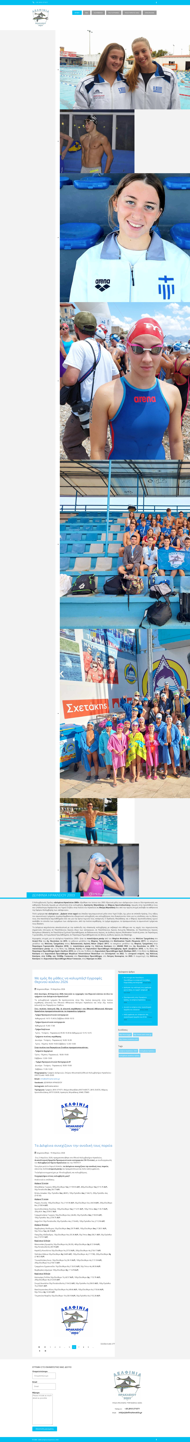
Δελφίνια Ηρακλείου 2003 (128, 1051)
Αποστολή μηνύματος (45, 1429)
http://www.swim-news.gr (142, 1034)
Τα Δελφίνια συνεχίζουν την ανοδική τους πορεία (73, 1145)
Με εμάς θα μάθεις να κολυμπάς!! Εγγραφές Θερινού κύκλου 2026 (68, 980)
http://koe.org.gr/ (125, 1034)
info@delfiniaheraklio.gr (50, 1079)
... (64, 1347)
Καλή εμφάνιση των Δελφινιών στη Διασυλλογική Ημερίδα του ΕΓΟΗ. (138, 1016)
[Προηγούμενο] (45, 1347)
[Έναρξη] (39, 1347)
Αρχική (77, 13)
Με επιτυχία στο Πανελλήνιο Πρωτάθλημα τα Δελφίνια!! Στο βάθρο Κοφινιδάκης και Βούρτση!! (137, 980)
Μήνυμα (35, 1392)
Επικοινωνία (149, 13)
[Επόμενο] (39, 1351)
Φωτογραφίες (113, 13)
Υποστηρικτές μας (132, 13)
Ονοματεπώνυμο (40, 1371)
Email (34, 1382)
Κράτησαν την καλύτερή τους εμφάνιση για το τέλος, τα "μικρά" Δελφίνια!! (137, 989)
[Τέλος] (45, 1351)
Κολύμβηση (98, 13)
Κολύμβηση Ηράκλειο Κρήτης (129, 1056)
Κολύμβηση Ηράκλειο (147, 1051)
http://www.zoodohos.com (128, 1039)
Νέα (86, 13)
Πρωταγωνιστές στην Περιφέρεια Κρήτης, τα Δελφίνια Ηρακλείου (137, 999)
